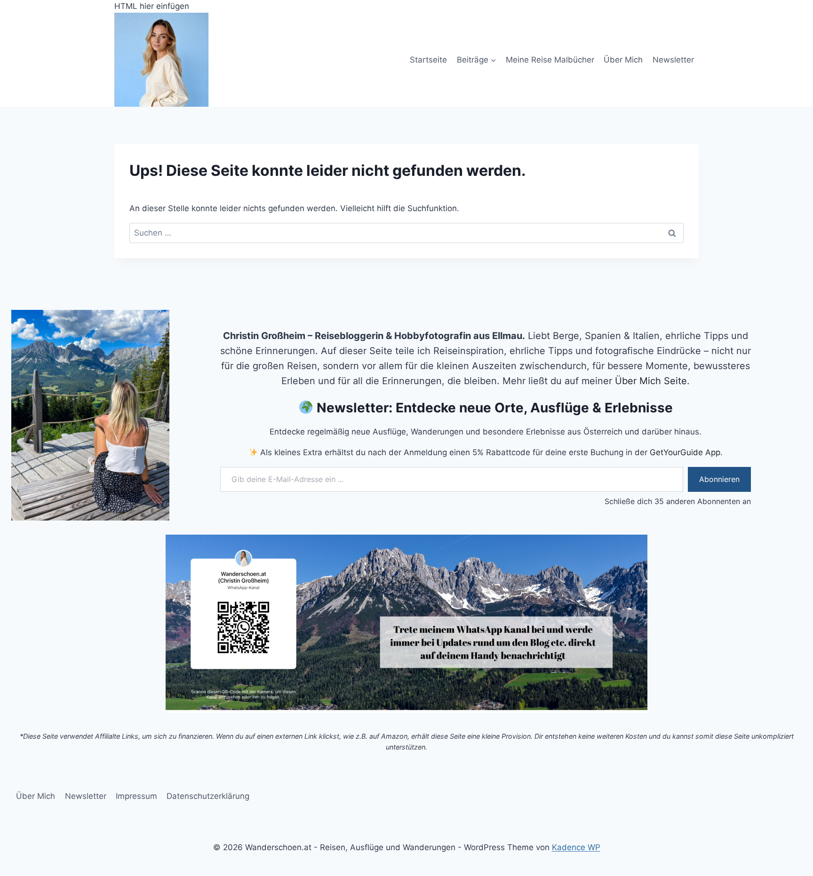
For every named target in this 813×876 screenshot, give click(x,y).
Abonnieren (719, 479)
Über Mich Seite (651, 381)
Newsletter (673, 59)
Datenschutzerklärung (208, 796)
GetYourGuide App (685, 452)
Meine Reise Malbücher (550, 59)
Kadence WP (576, 847)
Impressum (136, 796)
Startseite (428, 59)
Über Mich (623, 59)
